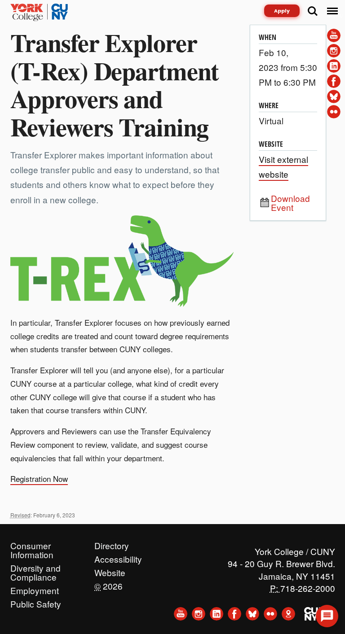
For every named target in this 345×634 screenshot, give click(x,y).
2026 (108, 584)
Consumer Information (31, 543)
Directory (111, 543)
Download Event (290, 203)
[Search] (313, 11)
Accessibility (118, 557)
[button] (327, 616)
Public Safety (35, 602)
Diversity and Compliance (35, 566)
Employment (34, 588)
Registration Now (39, 478)
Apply (282, 10)
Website (109, 570)
